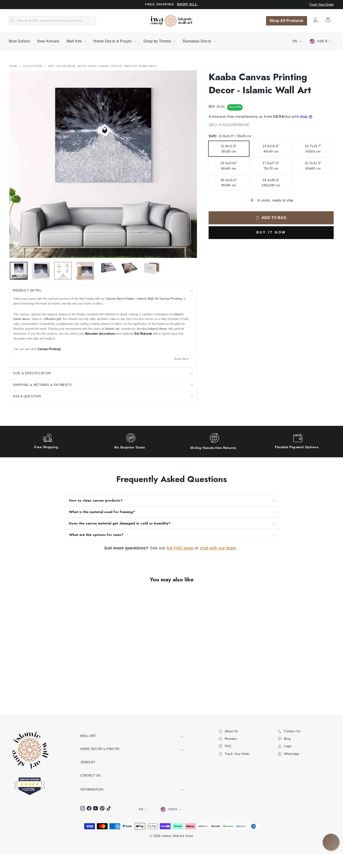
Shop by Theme (157, 41)
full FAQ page (181, 548)
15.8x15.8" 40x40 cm (270, 148)
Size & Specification (32, 373)
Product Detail (27, 290)
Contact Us (90, 775)
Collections (33, 66)
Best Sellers (19, 41)
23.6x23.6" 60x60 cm (228, 165)
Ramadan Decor (197, 41)
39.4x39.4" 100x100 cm (270, 182)
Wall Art (88, 736)
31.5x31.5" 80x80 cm (313, 165)
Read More (181, 359)
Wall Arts (74, 41)
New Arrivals (48, 41)
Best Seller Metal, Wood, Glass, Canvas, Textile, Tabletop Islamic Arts (102, 66)
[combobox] (52, 20)
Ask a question (27, 396)
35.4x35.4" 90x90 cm (228, 182)
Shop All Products (287, 21)
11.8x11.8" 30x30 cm (229, 148)
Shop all (187, 4)
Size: (230, 136)
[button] (331, 842)
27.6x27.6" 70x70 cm (270, 165)
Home (13, 66)
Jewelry (87, 762)
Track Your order (321, 4)
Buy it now (271, 232)
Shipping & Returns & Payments (42, 385)
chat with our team (219, 548)
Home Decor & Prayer (113, 41)
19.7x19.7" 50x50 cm (313, 148)
